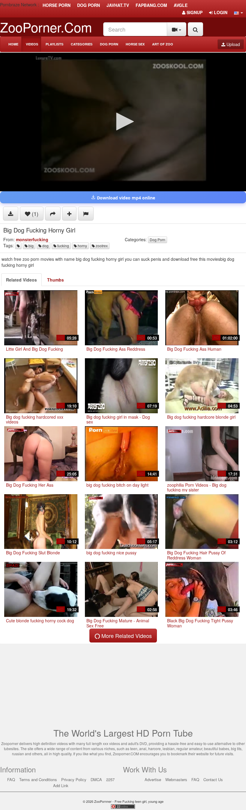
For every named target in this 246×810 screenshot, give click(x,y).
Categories (81, 44)
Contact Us (213, 779)
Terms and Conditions (38, 779)
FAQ (11, 779)
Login (220, 12)
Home (13, 44)
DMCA (96, 779)
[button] (238, 12)
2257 (110, 779)
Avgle (181, 5)
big (31, 245)
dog (45, 245)
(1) (34, 213)
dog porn (88, 5)
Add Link (60, 785)
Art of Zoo (162, 44)
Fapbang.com (151, 5)
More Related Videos (126, 635)
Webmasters (176, 779)
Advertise (153, 779)
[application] (123, 122)
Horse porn (56, 5)
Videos (32, 44)
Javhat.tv (117, 5)
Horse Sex (135, 44)
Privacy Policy (73, 779)
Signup (193, 12)
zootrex (101, 245)
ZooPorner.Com (46, 26)
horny (82, 245)
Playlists (54, 44)
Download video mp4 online (125, 198)
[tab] (21, 279)
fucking (62, 245)
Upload (232, 44)
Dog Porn (109, 44)
